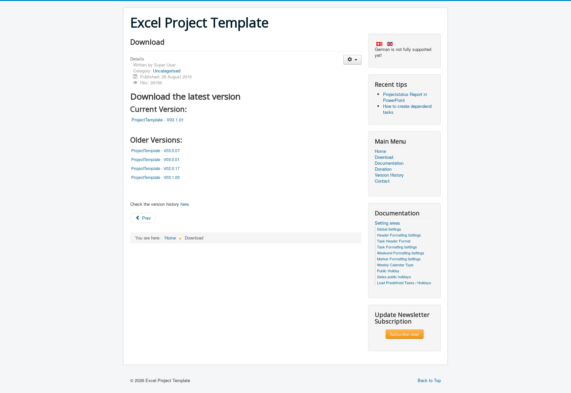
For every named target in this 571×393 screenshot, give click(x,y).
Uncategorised (166, 70)
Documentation (389, 163)
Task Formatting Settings (397, 246)
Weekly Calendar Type (395, 264)
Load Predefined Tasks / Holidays (404, 282)
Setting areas (387, 223)
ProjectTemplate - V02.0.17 (155, 168)
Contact (382, 181)
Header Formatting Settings (399, 235)
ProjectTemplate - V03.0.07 (155, 150)
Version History (389, 175)
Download (384, 157)
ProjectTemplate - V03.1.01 (158, 119)
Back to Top (429, 380)
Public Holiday (388, 270)
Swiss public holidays (394, 276)
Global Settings (389, 229)
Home (380, 151)
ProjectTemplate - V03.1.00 (155, 177)
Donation (383, 169)
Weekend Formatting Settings (400, 252)
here (184, 204)
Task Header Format (393, 240)
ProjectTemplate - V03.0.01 (155, 159)
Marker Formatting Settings (399, 258)
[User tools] (352, 60)
